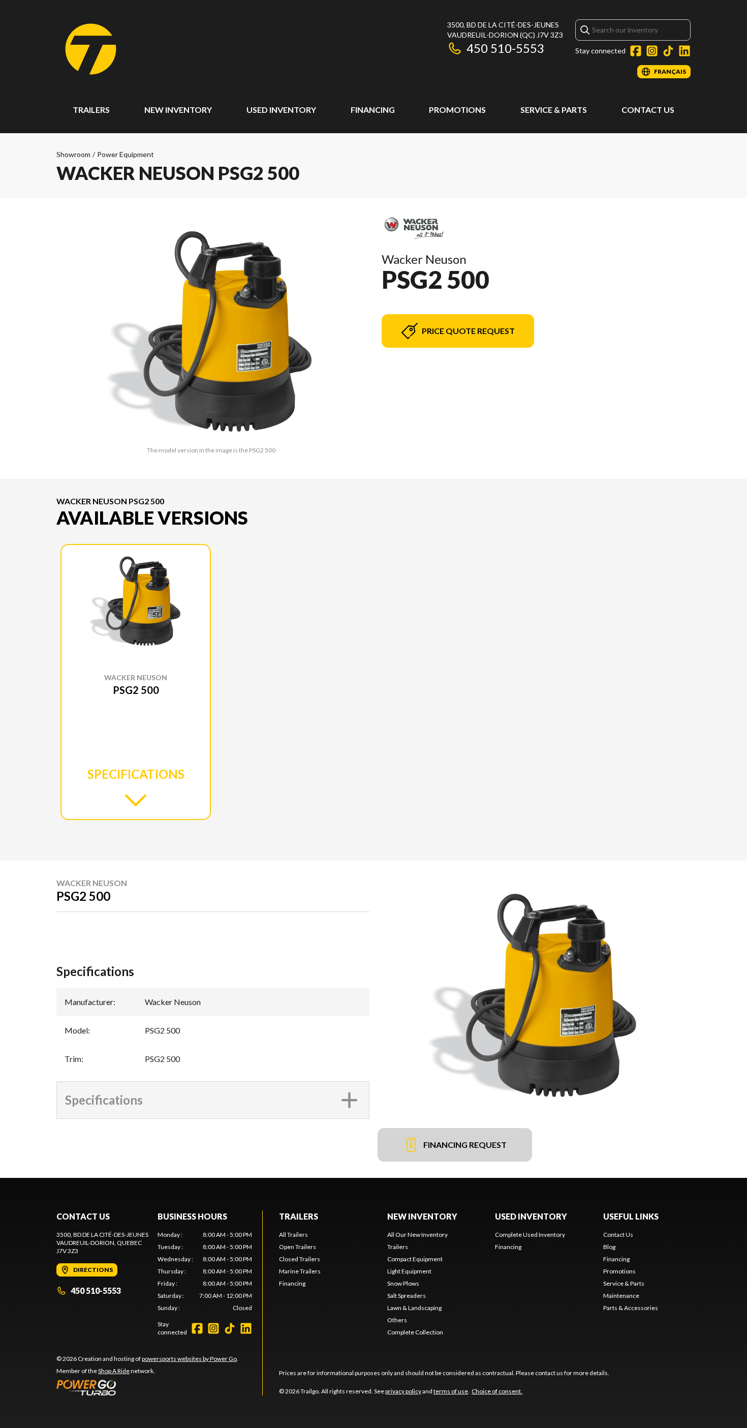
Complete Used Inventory (530, 1234)
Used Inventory (281, 109)
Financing (373, 109)
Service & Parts (553, 109)
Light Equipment (409, 1271)
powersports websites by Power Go (189, 1358)
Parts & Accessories (630, 1308)
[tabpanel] (205, 1271)
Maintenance (621, 1295)
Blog (609, 1247)
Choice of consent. (497, 1391)
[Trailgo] (90, 49)
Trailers (91, 109)
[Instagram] (652, 51)
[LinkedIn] (684, 51)
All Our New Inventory (417, 1234)
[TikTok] (668, 51)
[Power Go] (147, 1387)
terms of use (450, 1391)
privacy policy (403, 1391)
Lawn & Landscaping (414, 1308)
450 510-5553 (505, 48)
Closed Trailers (299, 1259)
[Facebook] (636, 51)
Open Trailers (297, 1247)
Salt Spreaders (406, 1295)
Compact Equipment (415, 1259)
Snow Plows (403, 1283)
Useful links (631, 1216)
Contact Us (647, 109)
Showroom (73, 154)
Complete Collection (415, 1332)
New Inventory (178, 109)
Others (397, 1320)
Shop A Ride (114, 1371)
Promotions (457, 109)
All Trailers (293, 1234)
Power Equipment (125, 154)
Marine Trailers (300, 1271)
